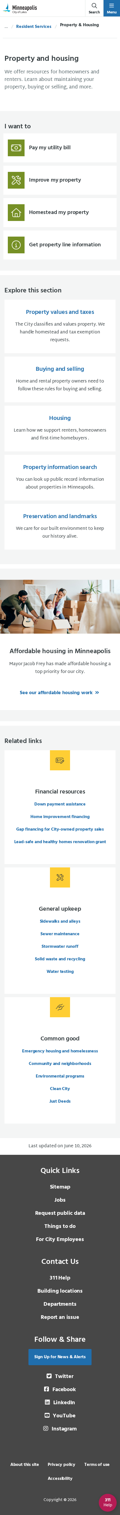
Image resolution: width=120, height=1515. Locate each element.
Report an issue (60, 1317)
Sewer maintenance (59, 934)
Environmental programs (60, 1076)
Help (60, 1278)
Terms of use (97, 1464)
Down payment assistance (60, 804)
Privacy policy (61, 1464)
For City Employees (60, 1239)
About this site (24, 1464)
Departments (60, 1304)
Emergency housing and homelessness (60, 1051)
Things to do (60, 1226)
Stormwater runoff (60, 946)
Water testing (60, 971)
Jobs (59, 1200)
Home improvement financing (60, 817)
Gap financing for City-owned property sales (60, 829)
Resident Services (33, 26)
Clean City (60, 1089)
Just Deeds (60, 1101)
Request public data (60, 1213)
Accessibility (60, 1478)
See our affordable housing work (57, 693)
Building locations (60, 1291)
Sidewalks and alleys (60, 921)
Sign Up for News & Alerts (59, 1357)
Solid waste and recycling (60, 959)
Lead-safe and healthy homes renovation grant (60, 842)
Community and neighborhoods (60, 1063)
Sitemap (60, 1187)
